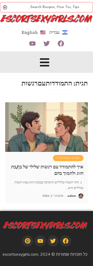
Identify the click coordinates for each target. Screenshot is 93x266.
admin (71, 196)
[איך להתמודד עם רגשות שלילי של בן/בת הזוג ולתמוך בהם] (46, 127)
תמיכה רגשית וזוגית (68, 158)
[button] (45, 63)
